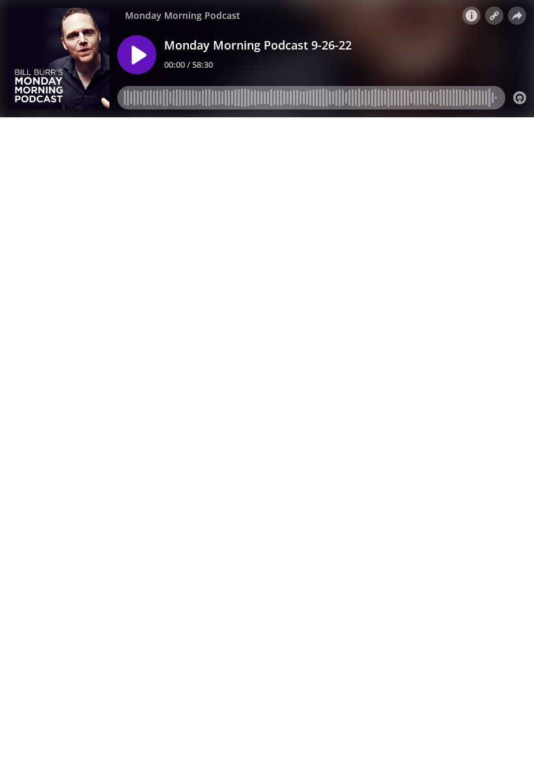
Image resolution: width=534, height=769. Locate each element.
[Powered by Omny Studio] (519, 97)
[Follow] (494, 16)
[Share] (517, 16)
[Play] (136, 54)
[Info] (471, 16)
